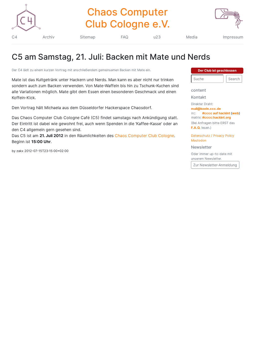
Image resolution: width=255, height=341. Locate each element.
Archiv (49, 36)
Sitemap (87, 36)
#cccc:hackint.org (216, 117)
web (235, 113)
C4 (14, 36)
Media (191, 36)
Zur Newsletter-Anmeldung (215, 165)
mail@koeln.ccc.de (206, 109)
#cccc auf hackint (216, 113)
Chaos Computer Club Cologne (144, 135)
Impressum (233, 36)
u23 (157, 36)
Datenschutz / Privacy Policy (212, 136)
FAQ (124, 36)
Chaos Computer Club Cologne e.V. (127, 18)
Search (234, 79)
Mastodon (198, 140)
